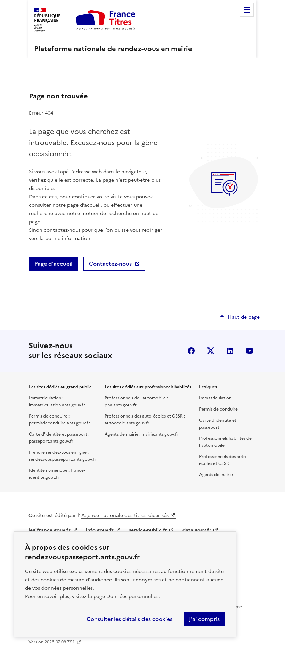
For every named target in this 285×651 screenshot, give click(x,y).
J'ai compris (204, 619)
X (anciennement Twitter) (211, 351)
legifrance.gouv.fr (49, 530)
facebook (191, 351)
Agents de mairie (216, 474)
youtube (249, 351)
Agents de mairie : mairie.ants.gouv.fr (141, 434)
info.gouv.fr (100, 530)
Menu (247, 10)
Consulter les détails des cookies (129, 619)
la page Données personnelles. (124, 596)
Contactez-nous (110, 264)
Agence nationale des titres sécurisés (125, 515)
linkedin (230, 351)
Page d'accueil (53, 264)
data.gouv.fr (196, 530)
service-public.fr (148, 530)
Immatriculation (215, 398)
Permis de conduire (218, 409)
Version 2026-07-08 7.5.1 (51, 642)
